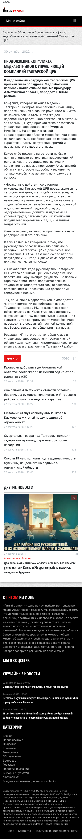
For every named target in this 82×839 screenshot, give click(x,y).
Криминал (9, 748)
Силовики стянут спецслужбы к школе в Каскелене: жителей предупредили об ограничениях (35, 417)
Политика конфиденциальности (56, 830)
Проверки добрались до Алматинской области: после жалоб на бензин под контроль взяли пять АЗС (39, 371)
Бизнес (7, 735)
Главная (8, 32)
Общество (24, 32)
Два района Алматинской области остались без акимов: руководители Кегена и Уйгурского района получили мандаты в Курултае (40, 394)
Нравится (12, 358)
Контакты (24, 830)
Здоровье (9, 760)
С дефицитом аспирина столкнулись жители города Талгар (35, 687)
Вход (6, 1)
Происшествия (13, 740)
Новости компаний (16, 768)
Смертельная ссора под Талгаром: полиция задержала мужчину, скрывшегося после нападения (37, 440)
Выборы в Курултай (16, 773)
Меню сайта (15, 21)
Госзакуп (9, 764)
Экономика (10, 752)
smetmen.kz (11, 777)
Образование (12, 756)
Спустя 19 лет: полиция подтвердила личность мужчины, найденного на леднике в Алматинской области (40, 462)
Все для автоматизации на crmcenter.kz (29, 781)
